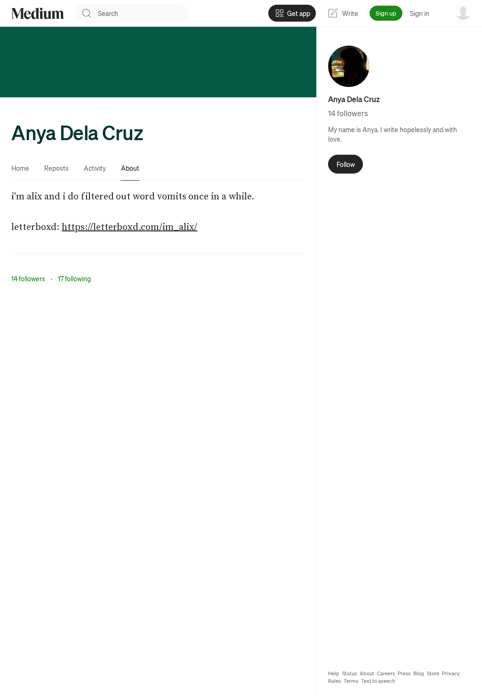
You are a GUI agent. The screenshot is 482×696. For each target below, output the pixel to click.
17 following (74, 278)
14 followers (28, 278)
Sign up (386, 13)
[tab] (20, 168)
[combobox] (143, 13)
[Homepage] (37, 13)
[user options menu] (463, 12)
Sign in (419, 13)
